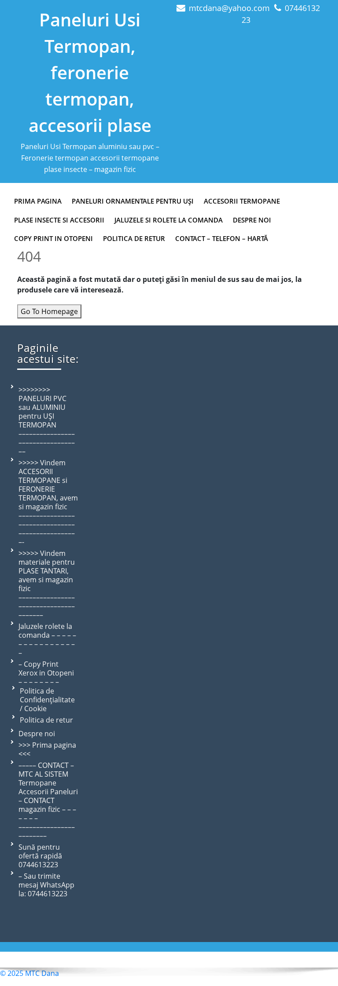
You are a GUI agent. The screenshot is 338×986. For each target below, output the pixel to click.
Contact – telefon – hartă (221, 238)
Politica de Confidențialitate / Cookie (47, 699)
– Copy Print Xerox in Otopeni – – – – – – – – (46, 673)
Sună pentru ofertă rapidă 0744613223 (40, 855)
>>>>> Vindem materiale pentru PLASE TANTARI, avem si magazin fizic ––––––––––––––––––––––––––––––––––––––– (46, 584)
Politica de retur (134, 238)
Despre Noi (252, 219)
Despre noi (36, 733)
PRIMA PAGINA (38, 201)
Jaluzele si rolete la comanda (168, 219)
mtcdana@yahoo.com (229, 8)
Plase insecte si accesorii (59, 219)
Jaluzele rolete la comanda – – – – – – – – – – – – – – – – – (47, 639)
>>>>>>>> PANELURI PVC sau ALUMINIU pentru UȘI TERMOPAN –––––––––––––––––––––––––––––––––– (46, 420)
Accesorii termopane (242, 201)
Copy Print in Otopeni (53, 238)
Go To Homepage (49, 311)
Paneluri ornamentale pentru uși (133, 201)
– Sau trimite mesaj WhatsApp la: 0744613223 (46, 884)
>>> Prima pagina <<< (47, 749)
